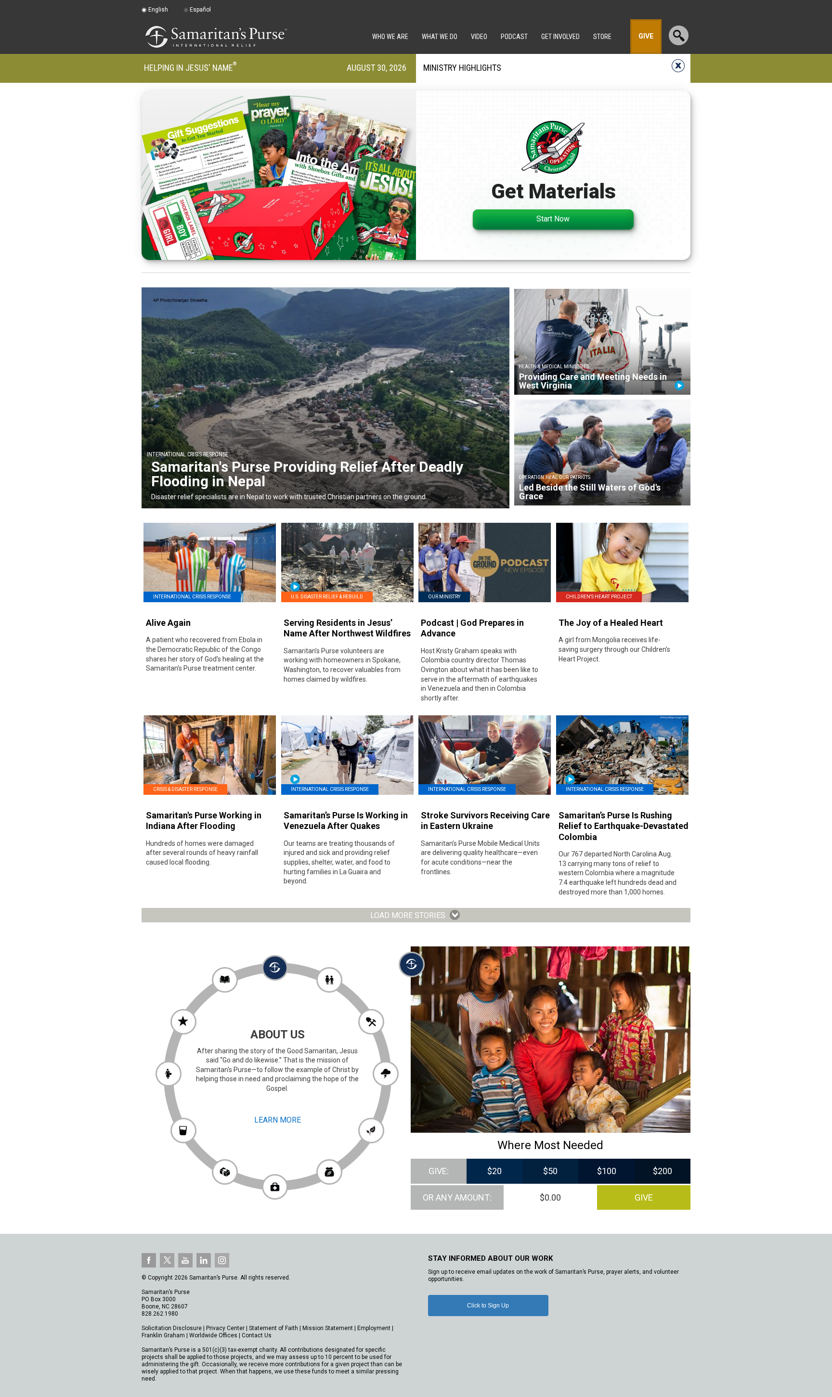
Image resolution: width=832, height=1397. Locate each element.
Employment (373, 1328)
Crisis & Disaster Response (185, 789)
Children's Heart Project (599, 596)
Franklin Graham (163, 1335)
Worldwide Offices (213, 1335)
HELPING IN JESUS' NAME (188, 68)
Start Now (553, 218)
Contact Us (257, 1335)
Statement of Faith (273, 1328)
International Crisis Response (192, 596)
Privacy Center (225, 1328)
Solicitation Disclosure (172, 1328)
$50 (550, 1171)
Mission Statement (327, 1328)
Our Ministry (444, 596)
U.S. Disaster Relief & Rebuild (327, 596)
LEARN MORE (277, 1120)
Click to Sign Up (488, 1305)
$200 (662, 1171)
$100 (606, 1171)
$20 (494, 1171)
